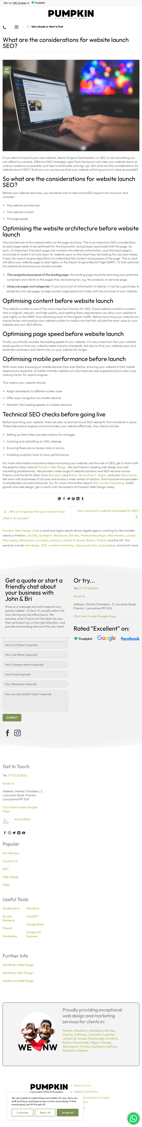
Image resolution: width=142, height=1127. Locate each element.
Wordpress (10, 936)
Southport (45, 535)
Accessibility (22, 819)
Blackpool (26, 540)
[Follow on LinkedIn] (18, 833)
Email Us (79, 596)
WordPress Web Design (18, 965)
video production (86, 545)
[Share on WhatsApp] (59, 499)
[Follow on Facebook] (7, 733)
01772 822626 (88, 588)
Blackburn (55, 475)
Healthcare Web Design (18, 981)
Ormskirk (111, 1038)
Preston (68, 1030)
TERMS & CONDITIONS (85, 1091)
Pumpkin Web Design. (52, 467)
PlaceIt (7, 928)
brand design (107, 545)
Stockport (69, 1050)
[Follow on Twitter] (14, 833)
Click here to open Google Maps (95, 616)
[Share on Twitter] (68, 499)
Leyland (55, 540)
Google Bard (34, 924)
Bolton (73, 475)
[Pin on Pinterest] (73, 499)
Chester (102, 540)
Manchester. (129, 475)
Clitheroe (80, 1034)
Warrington (10, 540)
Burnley (74, 535)
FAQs (6, 885)
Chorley (32, 535)
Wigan (101, 535)
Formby (85, 1046)
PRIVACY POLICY (82, 1085)
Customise (22, 1112)
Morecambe (89, 535)
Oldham (82, 1050)
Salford (111, 1046)
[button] (16, 26)
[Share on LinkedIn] (77, 499)
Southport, (90, 475)
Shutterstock (11, 908)
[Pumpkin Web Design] (71, 14)
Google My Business (33, 934)
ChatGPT (32, 916)
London (130, 535)
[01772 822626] (5, 27)
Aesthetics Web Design (18, 973)
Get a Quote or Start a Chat (47, 26)
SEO (95, 483)
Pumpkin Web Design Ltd (19, 530)
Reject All (45, 1112)
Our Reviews (11, 853)
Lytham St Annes (73, 540)
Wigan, (102, 475)
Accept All (67, 1112)
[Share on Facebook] (64, 499)
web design (31, 545)
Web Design (11, 877)
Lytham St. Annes (74, 1038)
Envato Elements (9, 918)
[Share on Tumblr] (82, 499)
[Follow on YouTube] (23, 833)
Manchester (116, 535)
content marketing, (112, 483)
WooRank (32, 908)
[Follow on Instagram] (17, 733)
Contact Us (10, 861)
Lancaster (41, 540)
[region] (45, 1106)
